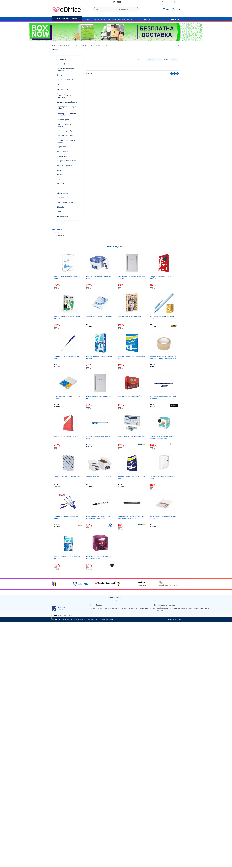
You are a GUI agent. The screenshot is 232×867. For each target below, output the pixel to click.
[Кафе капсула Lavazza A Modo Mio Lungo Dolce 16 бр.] (100, 543)
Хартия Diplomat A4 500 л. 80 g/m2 (67, 477)
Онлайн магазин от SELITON (62, 615)
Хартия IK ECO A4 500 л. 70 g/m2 (66, 436)
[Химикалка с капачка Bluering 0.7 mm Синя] (68, 343)
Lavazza (206, 608)
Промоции (184, 608)
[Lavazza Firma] (148, 584)
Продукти (95, 19)
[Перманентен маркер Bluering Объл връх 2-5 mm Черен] (100, 503)
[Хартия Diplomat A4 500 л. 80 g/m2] (68, 463)
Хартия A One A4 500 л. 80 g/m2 (130, 396)
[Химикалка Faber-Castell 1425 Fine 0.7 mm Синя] (164, 383)
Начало (87, 19)
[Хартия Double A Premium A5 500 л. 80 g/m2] (68, 543)
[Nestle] (170, 584)
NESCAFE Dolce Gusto (134, 19)
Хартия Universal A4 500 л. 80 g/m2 (99, 477)
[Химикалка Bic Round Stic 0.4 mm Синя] (164, 303)
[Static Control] (105, 583)
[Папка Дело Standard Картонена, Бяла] (164, 463)
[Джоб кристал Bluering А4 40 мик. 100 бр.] (164, 503)
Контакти (175, 19)
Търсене (112, 608)
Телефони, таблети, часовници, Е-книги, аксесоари (75, 45)
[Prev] (51, 584)
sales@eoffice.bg (162, 608)
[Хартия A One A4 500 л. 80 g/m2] (132, 383)
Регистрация (104, 608)
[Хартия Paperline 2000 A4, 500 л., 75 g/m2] (132, 343)
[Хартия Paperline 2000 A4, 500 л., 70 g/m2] (132, 463)
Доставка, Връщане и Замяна (134, 608)
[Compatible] (62, 584)
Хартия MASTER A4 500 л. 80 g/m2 (99, 316)
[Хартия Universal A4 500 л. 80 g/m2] (100, 463)
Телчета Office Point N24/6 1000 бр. (131, 436)
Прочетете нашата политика (102, 619)
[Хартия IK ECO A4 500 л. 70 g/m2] (68, 423)
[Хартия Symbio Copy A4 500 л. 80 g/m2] (100, 263)
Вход (97, 608)
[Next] (181, 584)
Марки (201, 608)
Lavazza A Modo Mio (118, 19)
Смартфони (98, 45)
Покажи (166, 60)
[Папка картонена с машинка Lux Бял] (100, 383)
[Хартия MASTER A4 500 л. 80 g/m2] (100, 303)
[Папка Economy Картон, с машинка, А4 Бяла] (132, 263)
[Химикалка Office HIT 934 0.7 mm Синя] (68, 503)
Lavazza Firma (105, 19)
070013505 (117, 2)
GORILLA (147, 19)
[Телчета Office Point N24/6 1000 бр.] (132, 423)
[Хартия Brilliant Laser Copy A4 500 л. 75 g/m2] (164, 263)
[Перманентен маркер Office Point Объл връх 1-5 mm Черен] (132, 503)
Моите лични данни (174, 619)
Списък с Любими (193, 608)
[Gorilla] (126, 584)
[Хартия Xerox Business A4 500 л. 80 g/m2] (68, 263)
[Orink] (83, 584)
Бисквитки (148, 608)
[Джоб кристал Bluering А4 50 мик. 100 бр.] (68, 383)
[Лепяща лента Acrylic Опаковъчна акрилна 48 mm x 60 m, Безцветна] (164, 343)
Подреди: (141, 60)
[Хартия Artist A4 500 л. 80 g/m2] (132, 303)
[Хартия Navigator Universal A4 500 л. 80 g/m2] (68, 303)
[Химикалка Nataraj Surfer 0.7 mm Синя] (100, 423)
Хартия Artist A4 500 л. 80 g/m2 (129, 316)
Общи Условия (120, 608)
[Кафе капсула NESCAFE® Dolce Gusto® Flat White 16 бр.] (164, 423)
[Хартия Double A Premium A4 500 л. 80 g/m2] (100, 343)
